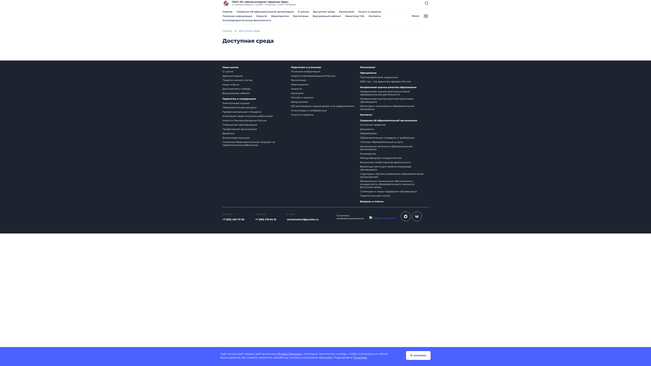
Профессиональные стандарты (241, 111)
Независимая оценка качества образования (388, 87)
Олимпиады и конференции (309, 110)
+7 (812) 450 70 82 (233, 219)
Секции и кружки (302, 97)
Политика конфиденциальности (350, 217)
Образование (368, 133)
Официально (368, 73)
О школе (303, 11)
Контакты (375, 16)
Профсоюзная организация (239, 129)
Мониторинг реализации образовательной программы (387, 108)
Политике (360, 357)
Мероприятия (280, 16)
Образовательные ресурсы (239, 107)
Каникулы (297, 93)
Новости (261, 16)
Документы (367, 129)
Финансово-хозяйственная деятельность (385, 162)
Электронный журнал (236, 103)
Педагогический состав (237, 80)
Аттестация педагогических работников (247, 116)
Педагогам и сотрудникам (239, 98)
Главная (227, 11)
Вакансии (228, 133)
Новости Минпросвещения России (244, 120)
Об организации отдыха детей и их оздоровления (322, 106)
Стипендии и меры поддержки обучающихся (388, 191)
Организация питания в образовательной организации (386, 148)
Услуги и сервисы (369, 11)
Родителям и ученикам (306, 67)
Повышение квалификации (239, 124)
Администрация (232, 75)
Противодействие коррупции (379, 77)
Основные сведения (373, 124)
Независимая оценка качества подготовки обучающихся (386, 100)
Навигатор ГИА (354, 16)
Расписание (346, 11)
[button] (427, 3)
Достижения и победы (236, 88)
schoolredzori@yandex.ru (303, 219)
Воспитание (301, 16)
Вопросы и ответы (371, 201)
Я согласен (418, 355)
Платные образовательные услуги (381, 142)
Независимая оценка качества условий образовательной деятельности (385, 93)
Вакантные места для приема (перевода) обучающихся (385, 168)
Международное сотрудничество (381, 157)
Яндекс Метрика (289, 353)
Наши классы (230, 84)
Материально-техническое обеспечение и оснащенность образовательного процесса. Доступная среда (387, 184)
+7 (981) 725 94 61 (265, 219)
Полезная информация (237, 16)
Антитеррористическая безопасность (246, 20)
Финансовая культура (236, 137)
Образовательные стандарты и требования (387, 137)
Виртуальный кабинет (327, 16)
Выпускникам (299, 101)
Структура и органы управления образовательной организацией (391, 175)
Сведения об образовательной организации (265, 11)
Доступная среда (324, 11)
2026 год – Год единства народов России (385, 81)
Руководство (368, 153)
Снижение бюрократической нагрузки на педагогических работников (248, 143)
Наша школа (230, 67)
